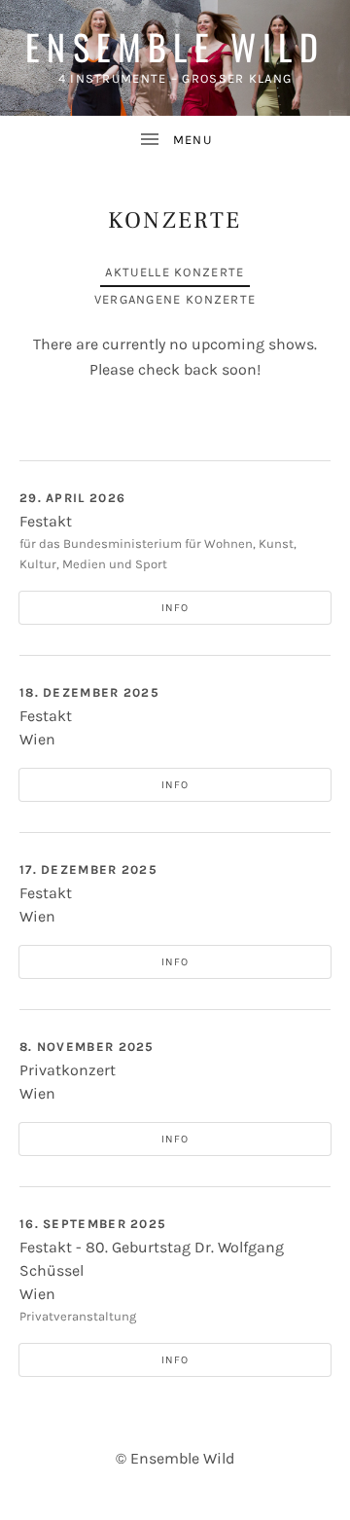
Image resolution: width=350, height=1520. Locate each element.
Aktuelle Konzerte (174, 272)
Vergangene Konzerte (175, 299)
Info (175, 607)
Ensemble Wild (175, 46)
